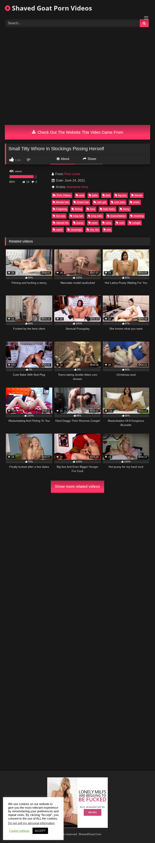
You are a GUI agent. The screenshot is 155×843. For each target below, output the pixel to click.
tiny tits (94, 229)
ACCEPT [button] (40, 830)
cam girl (101, 202)
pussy (80, 222)
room (94, 222)
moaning (138, 215)
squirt (59, 229)
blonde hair (62, 202)
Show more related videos (77, 486)
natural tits (62, 222)
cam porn (119, 202)
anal (81, 195)
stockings (76, 229)
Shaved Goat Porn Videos (51, 8)
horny (126, 208)
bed (108, 195)
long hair (78, 215)
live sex (60, 215)
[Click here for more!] (77, 826)
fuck (92, 208)
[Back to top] (142, 831)
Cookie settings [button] (19, 830)
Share (91, 159)
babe (95, 195)
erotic (136, 202)
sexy (108, 222)
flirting (78, 208)
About (64, 159)
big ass (122, 195)
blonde (138, 195)
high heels (109, 208)
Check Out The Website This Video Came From (79, 132)
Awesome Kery (77, 187)
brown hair (83, 202)
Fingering (61, 208)
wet (109, 229)
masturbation (118, 215)
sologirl (136, 222)
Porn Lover (72, 174)
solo (121, 222)
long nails (96, 215)
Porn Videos (64, 195)
